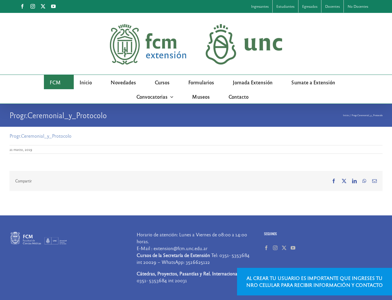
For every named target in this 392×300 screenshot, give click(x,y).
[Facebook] (266, 248)
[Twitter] (284, 248)
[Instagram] (275, 248)
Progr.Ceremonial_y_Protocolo (40, 136)
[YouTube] (293, 248)
